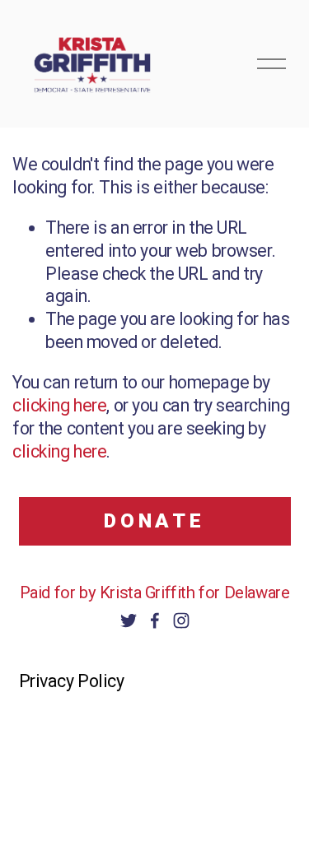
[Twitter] (128, 620)
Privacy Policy (71, 681)
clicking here (59, 405)
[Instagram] (181, 620)
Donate (154, 520)
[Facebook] (155, 620)
